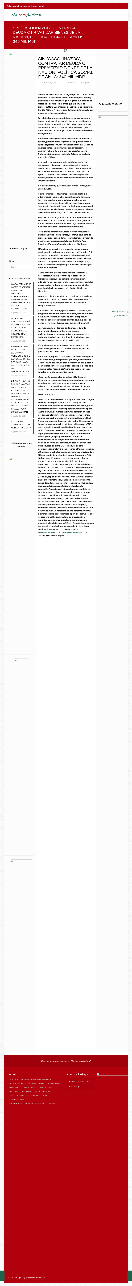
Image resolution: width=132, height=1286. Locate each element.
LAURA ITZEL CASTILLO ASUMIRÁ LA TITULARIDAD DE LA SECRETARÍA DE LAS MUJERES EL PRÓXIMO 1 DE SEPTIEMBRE (20, 327)
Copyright (76, 1087)
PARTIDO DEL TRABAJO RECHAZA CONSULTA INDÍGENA (21, 425)
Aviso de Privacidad (80, 1081)
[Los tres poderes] (25, 15)
